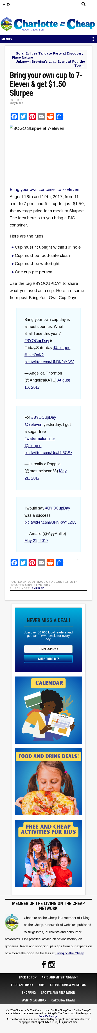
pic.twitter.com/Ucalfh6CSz (48, 452)
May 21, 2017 (36, 540)
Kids (41, 985)
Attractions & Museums (68, 985)
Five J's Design (48, 1016)
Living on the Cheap (69, 953)
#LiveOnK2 (34, 355)
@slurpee (61, 347)
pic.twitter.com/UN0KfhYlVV (49, 362)
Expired (38, 588)
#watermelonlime (40, 438)
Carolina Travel (63, 1000)
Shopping (29, 992)
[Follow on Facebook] (4, 5)
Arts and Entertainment (60, 977)
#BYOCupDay (37, 340)
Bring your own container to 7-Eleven (44, 189)
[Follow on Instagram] (8, 5)
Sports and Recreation (58, 992)
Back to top (27, 977)
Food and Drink (22, 985)
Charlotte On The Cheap (48, 24)
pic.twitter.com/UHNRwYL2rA (50, 522)
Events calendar (33, 1000)
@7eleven (34, 424)
